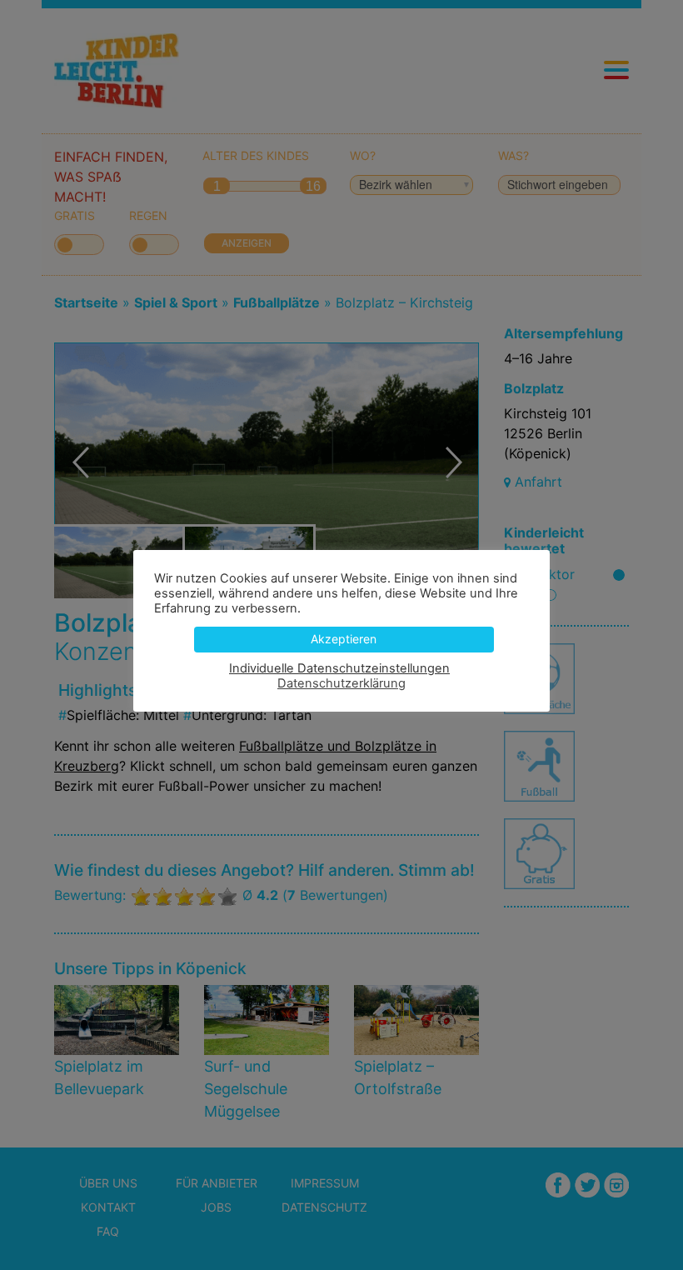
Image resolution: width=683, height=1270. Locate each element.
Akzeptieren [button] (343, 639)
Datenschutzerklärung (341, 683)
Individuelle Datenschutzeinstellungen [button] (339, 668)
